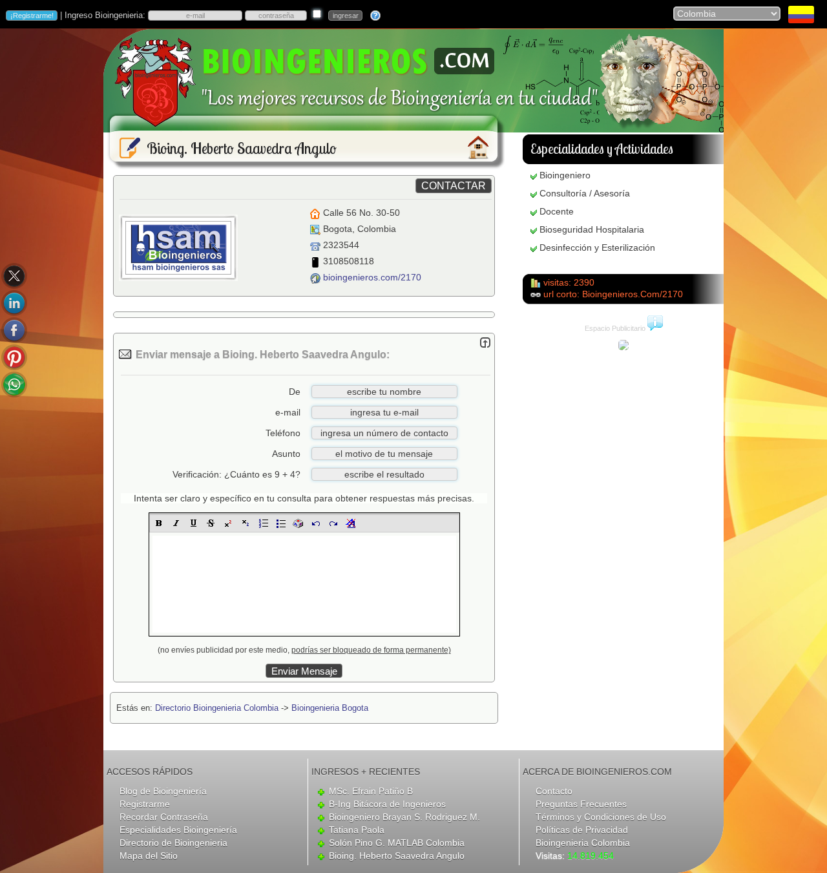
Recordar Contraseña (164, 817)
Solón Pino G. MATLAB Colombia (397, 842)
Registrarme (145, 804)
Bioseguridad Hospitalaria (591, 229)
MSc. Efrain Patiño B (371, 791)
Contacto (554, 791)
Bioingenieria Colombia (583, 842)
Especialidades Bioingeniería (178, 830)
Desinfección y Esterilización (597, 247)
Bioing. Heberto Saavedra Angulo (397, 855)
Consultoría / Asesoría (584, 193)
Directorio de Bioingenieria (173, 842)
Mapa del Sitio (149, 855)
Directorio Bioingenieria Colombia (216, 708)
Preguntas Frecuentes (581, 804)
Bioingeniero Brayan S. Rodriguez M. (404, 817)
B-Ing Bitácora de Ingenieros (387, 804)
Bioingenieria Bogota (329, 708)
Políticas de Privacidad (582, 830)
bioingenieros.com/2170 (372, 277)
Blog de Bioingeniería (163, 791)
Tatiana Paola (356, 830)
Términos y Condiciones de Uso (601, 817)
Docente (556, 211)
